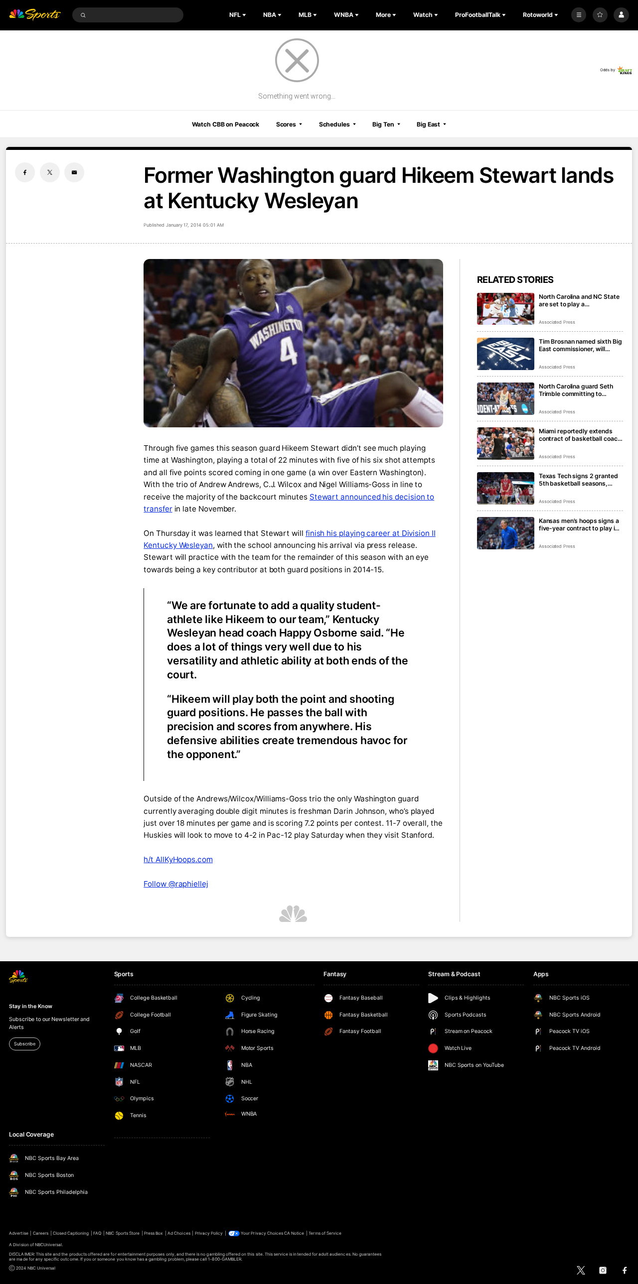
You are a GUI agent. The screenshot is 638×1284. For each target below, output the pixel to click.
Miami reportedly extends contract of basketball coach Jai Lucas (580, 434)
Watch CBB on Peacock (226, 124)
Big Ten (383, 124)
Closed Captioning (71, 1233)
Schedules (334, 124)
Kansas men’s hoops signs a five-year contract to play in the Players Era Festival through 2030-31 (579, 524)
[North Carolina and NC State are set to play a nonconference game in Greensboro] (505, 309)
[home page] (35, 15)
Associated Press (557, 322)
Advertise (18, 1233)
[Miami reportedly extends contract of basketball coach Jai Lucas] (505, 443)
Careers (40, 1233)
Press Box (153, 1233)
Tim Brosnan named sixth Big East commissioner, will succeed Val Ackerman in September (580, 345)
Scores (286, 124)
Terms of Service (325, 1233)
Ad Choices (178, 1233)
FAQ (97, 1233)
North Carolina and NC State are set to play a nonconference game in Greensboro (579, 300)
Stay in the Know (30, 1006)
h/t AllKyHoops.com (178, 859)
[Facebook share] (25, 172)
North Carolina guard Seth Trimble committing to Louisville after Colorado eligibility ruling (576, 390)
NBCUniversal (48, 1244)
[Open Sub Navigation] (245, 15)
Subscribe (24, 1043)
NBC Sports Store (123, 1233)
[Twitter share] (50, 172)
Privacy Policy (209, 1233)
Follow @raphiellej (176, 884)
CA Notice (294, 1233)
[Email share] (74, 172)
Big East (428, 124)
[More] (578, 14)
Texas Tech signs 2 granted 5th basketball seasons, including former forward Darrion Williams (578, 479)
